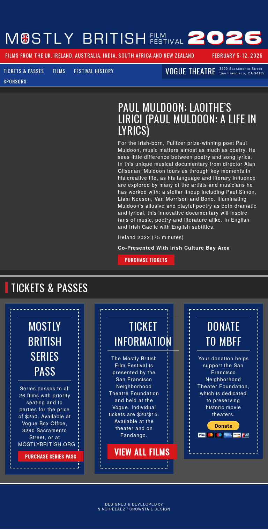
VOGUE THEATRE (215, 70)
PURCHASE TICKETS (146, 259)
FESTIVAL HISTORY (94, 70)
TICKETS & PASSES (23, 70)
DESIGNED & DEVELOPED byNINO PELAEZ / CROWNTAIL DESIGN (134, 506)
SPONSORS (15, 81)
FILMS (59, 70)
